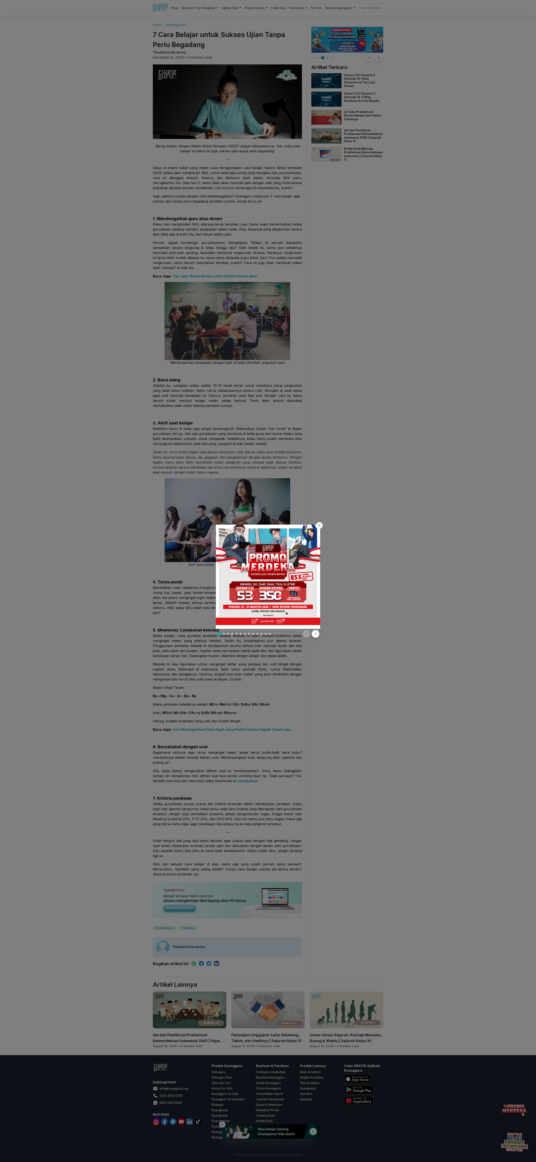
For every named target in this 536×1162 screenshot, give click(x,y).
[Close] (319, 525)
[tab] (218, 633)
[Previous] (306, 634)
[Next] (315, 634)
